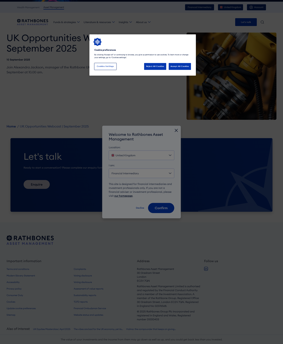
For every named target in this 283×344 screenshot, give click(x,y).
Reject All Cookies (155, 66)
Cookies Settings (105, 66)
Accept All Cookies (179, 66)
